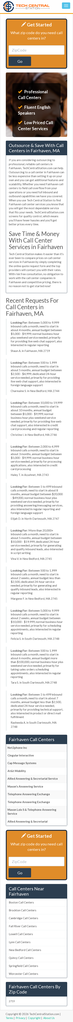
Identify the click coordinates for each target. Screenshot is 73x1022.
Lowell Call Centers (21, 934)
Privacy (20, 1018)
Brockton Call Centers (22, 910)
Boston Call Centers (21, 902)
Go (19, 61)
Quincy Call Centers (21, 957)
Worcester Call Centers (23, 973)
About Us (49, 1018)
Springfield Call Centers (23, 966)
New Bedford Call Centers (25, 950)
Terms (9, 1018)
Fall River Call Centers (23, 926)
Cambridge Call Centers (23, 918)
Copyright (34, 1018)
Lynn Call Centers (20, 942)
